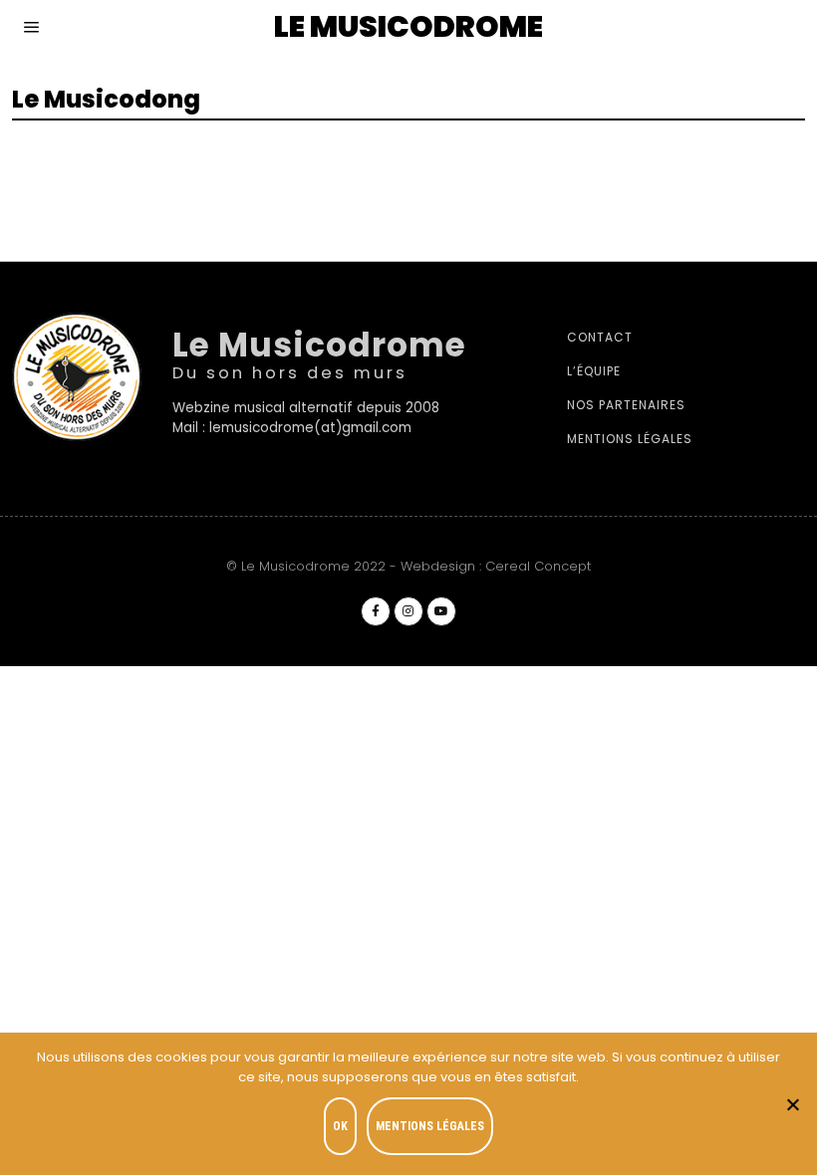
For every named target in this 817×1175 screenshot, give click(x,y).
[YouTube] (441, 611)
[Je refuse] (792, 1104)
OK (340, 1126)
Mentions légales (629, 438)
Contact (600, 337)
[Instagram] (408, 611)
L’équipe (594, 370)
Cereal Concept (538, 566)
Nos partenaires (626, 404)
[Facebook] (376, 611)
